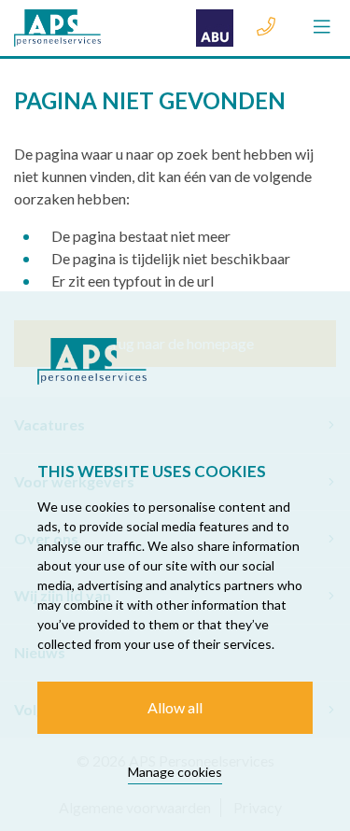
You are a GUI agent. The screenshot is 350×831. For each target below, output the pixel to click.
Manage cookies (175, 772)
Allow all (175, 707)
